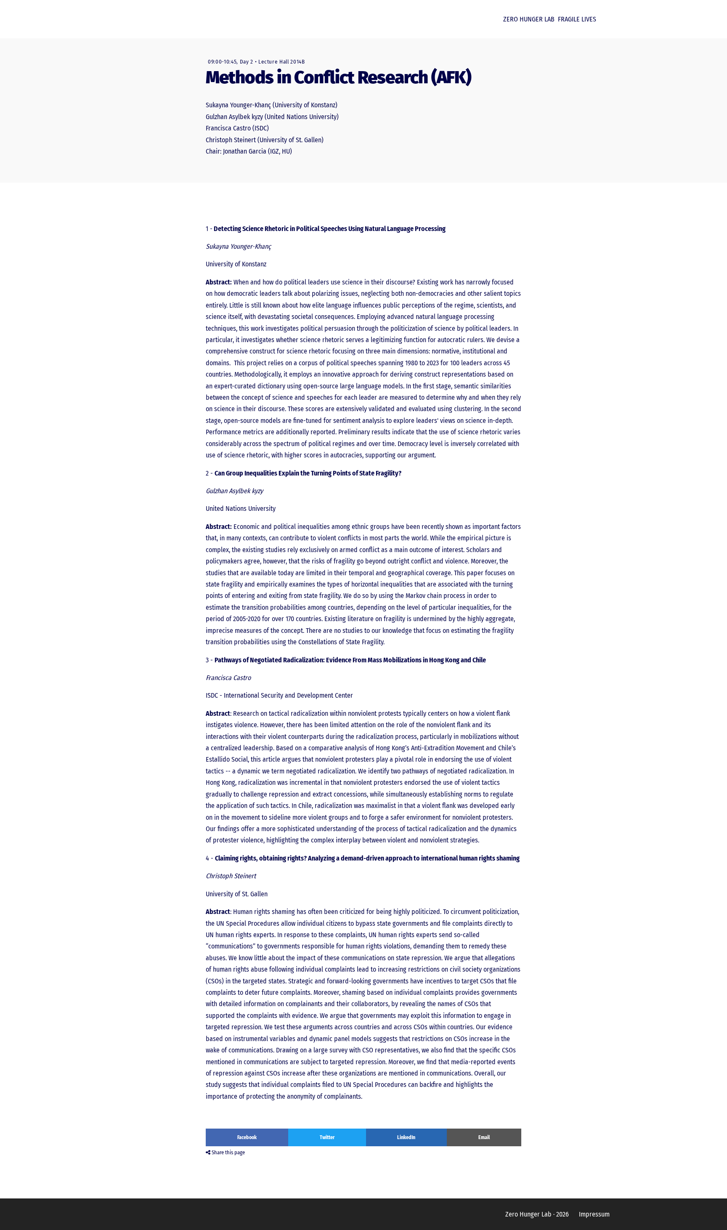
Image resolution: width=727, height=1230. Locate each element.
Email (484, 1137)
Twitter (327, 1137)
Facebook (247, 1137)
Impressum (594, 1214)
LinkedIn (406, 1137)
